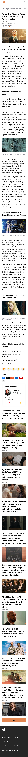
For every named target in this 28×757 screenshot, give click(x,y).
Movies (15, 737)
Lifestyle (5, 741)
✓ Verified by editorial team (8, 21)
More (14, 720)
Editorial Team (5, 750)
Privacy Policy (5, 745)
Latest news (10, 6)
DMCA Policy (5, 748)
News (4, 737)
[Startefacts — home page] (4, 2)
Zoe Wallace (10, 26)
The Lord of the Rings (7, 363)
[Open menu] (24, 2)
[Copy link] (3, 381)
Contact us (16, 748)
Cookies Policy (12, 745)
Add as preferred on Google (9, 23)
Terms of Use (20, 745)
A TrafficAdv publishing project (18, 754)
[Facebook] (3, 378)
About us (11, 748)
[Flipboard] (21, 378)
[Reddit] (12, 378)
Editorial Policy (12, 750)
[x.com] (8, 378)
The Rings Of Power (11, 360)
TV (3, 360)
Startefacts (4, 6)
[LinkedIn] (16, 378)
